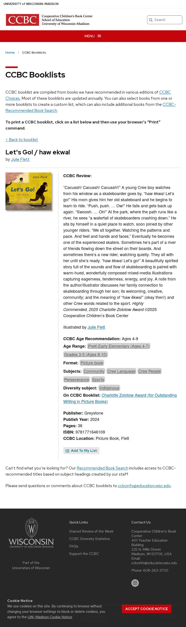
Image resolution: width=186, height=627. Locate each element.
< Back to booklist (21, 139)
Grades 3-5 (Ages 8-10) (85, 354)
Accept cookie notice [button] (146, 609)
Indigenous (109, 388)
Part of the (31, 565)
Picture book (92, 362)
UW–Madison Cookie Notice (50, 617)
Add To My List (83, 450)
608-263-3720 (155, 570)
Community (94, 371)
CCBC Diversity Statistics (89, 539)
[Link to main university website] (31, 548)
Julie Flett (20, 159)
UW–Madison (31, 4)
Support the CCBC (84, 554)
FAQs (73, 546)
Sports (98, 379)
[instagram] (135, 583)
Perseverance (76, 379)
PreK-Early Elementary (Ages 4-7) (118, 346)
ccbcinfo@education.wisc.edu (144, 485)
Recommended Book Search (102, 468)
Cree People (149, 371)
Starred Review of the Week (91, 531)
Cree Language (121, 371)
